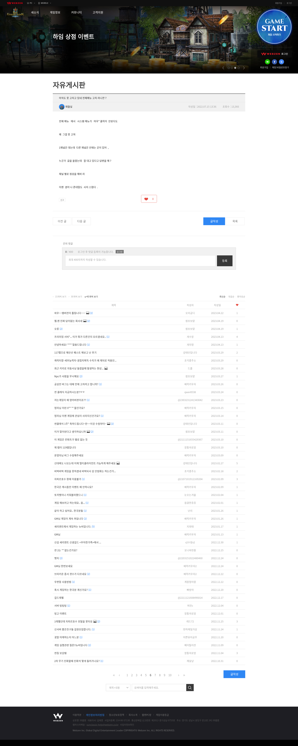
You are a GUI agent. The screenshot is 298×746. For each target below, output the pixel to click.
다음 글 (81, 221)
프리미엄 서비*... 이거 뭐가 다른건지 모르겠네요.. (81, 336)
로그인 (289, 3)
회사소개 (133, 715)
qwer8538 (190, 392)
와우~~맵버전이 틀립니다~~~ (73, 313)
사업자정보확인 (127, 724)
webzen (15, 3)
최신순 (222, 296)
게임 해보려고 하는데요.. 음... (71, 503)
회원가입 (278, 3)
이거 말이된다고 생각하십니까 (73, 431)
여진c (190, 605)
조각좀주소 (190, 360)
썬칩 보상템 (60, 653)
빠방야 (190, 590)
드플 (190, 368)
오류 (58, 329)
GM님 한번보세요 (63, 566)
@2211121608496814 (190, 597)
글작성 (214, 221)
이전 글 (62, 221)
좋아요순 (241, 296)
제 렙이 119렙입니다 (65, 447)
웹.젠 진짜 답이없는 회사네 (72, 321)
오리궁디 (190, 313)
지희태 (190, 526)
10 (170, 675)
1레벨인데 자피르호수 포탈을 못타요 (77, 621)
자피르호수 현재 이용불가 (69, 479)
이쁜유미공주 (190, 637)
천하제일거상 (190, 629)
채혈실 (68, 106)
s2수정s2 (190, 542)
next (244, 68)
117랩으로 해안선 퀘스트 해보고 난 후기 (75, 352)
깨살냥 (190, 661)
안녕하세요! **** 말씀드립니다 (72, 344)
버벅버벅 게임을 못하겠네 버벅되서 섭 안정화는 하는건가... (85, 471)
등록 (224, 261)
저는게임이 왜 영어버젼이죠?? (72, 400)
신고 (62, 199)
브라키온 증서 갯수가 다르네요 (72, 574)
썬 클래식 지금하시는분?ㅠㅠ (69, 392)
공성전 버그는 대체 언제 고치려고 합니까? (78, 384)
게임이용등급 (162, 715)
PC (31, 3)
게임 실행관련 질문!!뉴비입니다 (72, 645)
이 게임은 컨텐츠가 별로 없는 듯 (71, 439)
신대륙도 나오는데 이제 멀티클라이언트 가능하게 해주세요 (85, 463)
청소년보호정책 (116, 715)
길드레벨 (59, 597)
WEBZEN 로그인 (274, 54)
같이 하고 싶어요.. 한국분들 (70, 510)
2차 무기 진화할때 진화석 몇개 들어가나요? (78, 661)
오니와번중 (190, 550)
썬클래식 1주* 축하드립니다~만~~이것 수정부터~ (84, 423)
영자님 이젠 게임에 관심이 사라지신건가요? (79, 416)
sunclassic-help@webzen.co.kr (102, 724)
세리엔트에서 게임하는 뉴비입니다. (74, 526)
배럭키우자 (190, 384)
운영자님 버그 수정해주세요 (69, 455)
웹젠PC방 (146, 715)
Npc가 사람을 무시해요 (68, 376)
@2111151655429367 (190, 439)
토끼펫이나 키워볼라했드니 (70, 495)
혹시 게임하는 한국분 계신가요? (72, 590)
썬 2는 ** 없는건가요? (65, 550)
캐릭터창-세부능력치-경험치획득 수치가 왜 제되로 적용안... (85, 360)
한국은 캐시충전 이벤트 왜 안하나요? (73, 487)
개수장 (190, 336)
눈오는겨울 (190, 495)
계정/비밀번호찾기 (280, 67)
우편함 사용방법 (64, 582)
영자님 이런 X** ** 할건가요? (69, 408)
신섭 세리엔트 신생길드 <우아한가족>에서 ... (77, 542)
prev (223, 68)
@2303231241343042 (190, 400)
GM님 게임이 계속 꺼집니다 (70, 518)
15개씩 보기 (60, 296)
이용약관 (77, 715)
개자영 (190, 344)
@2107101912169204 (190, 479)
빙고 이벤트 (60, 613)
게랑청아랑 (190, 582)
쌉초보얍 (190, 321)
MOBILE (44, 3)
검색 (190, 687)
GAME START (274, 26)
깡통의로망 (190, 447)
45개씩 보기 (92, 296)
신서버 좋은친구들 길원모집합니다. (74, 629)
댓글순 (231, 296)
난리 (190, 510)
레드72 (190, 621)
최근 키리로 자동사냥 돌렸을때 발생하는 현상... (79, 368)
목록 (235, 221)
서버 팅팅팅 (62, 605)
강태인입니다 (190, 352)
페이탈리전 (190, 645)
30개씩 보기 (76, 296)
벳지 (58, 558)
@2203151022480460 (190, 558)
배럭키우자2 (190, 566)
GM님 (57, 534)
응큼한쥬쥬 (190, 503)
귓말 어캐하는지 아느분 (68, 637)
